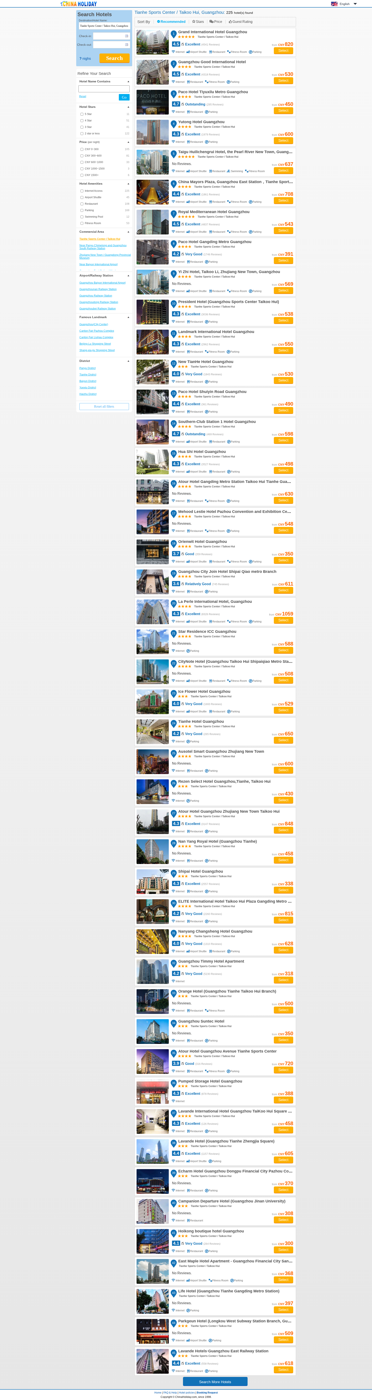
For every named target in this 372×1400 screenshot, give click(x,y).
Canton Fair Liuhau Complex (96, 337)
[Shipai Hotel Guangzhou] (152, 881)
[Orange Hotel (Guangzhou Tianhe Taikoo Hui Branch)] (152, 1001)
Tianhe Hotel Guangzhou (200, 722)
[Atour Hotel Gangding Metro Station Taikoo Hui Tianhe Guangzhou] (152, 491)
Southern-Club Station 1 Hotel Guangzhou (216, 422)
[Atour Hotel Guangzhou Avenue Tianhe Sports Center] (152, 1061)
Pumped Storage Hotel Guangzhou (209, 1082)
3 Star (107, 127)
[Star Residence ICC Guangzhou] (152, 641)
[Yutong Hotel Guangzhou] (152, 132)
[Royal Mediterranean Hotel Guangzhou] (152, 222)
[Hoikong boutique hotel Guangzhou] (152, 1241)
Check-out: (84, 44)
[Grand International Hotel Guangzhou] (152, 42)
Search (114, 58)
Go (124, 97)
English (345, 4)
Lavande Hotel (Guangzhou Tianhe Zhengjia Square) (225, 1142)
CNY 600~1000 (107, 162)
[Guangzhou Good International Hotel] (152, 72)
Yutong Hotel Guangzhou (201, 122)
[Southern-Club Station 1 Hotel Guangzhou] (152, 432)
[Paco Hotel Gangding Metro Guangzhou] (152, 252)
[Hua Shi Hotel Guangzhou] (152, 461)
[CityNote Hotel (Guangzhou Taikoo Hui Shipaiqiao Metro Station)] (152, 671)
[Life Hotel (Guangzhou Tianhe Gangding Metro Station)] (152, 1301)
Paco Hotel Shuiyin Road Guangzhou (211, 392)
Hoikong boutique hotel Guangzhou (210, 1232)
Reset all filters (104, 406)
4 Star (107, 120)
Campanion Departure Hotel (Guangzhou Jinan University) (231, 1202)
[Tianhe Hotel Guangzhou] (152, 731)
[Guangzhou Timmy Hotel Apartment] (152, 971)
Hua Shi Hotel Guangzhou (201, 452)
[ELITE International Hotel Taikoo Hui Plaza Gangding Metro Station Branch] (152, 911)
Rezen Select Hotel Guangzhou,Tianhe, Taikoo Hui (224, 782)
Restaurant (107, 203)
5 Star (107, 114)
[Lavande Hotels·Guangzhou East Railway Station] (152, 1361)
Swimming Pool (107, 216)
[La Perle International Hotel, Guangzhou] (152, 611)
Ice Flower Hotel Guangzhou (203, 692)
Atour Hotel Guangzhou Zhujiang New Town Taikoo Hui (228, 812)
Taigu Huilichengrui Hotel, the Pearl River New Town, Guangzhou (237, 152)
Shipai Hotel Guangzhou (200, 872)
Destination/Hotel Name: (93, 20)
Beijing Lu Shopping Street (95, 343)
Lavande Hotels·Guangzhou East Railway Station (222, 1351)
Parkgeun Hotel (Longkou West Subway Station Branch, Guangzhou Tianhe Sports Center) (261, 1322)
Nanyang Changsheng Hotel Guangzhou (214, 932)
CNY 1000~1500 (107, 168)
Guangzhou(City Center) (93, 324)
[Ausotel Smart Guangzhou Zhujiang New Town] (152, 761)
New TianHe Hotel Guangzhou (205, 362)
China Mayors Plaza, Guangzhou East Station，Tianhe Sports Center (241, 182)
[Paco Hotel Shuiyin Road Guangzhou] (152, 402)
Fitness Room (107, 223)
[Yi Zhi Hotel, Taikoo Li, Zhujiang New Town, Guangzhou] (152, 282)
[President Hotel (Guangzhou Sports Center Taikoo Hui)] (152, 312)
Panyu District (87, 368)
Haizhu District (87, 394)
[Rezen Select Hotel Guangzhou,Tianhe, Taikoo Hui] (152, 791)
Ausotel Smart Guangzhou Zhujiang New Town (220, 752)
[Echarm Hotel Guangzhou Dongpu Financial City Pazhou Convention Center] (152, 1181)
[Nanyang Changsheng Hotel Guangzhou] (152, 941)
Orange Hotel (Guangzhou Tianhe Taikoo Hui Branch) (226, 992)
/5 (196, 44)
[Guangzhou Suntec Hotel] (152, 1031)
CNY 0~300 (107, 149)
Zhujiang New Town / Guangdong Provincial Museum (105, 256)
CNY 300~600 (107, 155)
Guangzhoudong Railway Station (98, 302)
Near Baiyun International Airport (98, 264)
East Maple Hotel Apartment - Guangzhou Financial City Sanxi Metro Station (247, 1262)
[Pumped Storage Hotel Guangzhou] (152, 1091)
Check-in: (85, 36)
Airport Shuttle (107, 197)
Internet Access (107, 190)
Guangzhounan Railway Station (98, 289)
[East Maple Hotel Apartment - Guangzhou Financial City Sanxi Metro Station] (152, 1271)
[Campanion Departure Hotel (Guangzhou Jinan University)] (152, 1211)
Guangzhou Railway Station (95, 295)
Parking (107, 210)
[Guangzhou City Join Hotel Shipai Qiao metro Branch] (152, 581)
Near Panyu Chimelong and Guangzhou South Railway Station (103, 247)
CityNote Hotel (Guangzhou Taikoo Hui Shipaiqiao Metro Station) (237, 662)
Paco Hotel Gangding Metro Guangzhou (214, 242)
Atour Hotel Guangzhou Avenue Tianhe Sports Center (227, 1052)
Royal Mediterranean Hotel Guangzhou (213, 212)
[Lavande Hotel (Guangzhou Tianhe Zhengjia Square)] (152, 1151)
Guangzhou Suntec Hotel (200, 1022)
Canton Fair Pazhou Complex (96, 330)
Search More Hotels (215, 1382)
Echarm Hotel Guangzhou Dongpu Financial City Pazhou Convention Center (247, 1172)
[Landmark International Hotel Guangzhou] (152, 342)
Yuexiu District (87, 387)
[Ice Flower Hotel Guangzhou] (152, 701)
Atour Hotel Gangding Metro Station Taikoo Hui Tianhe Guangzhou (239, 482)
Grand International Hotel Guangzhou (212, 32)
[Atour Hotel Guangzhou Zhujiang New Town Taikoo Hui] (152, 821)
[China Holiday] (78, 6)
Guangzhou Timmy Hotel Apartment (210, 962)
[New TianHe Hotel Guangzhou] (152, 372)
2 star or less (107, 133)
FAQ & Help (170, 1392)
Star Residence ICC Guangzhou (206, 632)
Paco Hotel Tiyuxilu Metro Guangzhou (212, 92)
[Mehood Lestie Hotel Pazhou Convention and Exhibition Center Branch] (152, 521)
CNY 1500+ (107, 175)
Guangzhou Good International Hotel (211, 62)
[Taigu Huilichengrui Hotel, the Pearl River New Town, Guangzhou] (152, 162)
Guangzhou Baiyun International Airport (102, 282)
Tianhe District (87, 374)
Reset (82, 96)
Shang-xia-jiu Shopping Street (97, 350)
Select (283, 51)
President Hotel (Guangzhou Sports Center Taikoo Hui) (228, 302)
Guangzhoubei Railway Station (97, 308)
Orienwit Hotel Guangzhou (202, 542)
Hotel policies (187, 1392)
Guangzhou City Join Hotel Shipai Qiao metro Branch (226, 572)
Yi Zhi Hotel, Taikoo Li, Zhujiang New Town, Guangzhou (228, 272)
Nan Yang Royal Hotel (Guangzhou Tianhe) (217, 842)
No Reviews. (182, 164)
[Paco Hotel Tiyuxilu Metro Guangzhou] (152, 102)
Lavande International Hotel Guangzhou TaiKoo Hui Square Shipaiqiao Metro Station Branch (262, 1112)
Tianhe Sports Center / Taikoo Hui (99, 238)
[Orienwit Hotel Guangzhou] (152, 551)
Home (157, 1392)
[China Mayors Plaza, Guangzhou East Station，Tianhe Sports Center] (152, 192)
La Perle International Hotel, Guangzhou (214, 602)
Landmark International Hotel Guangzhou (215, 332)
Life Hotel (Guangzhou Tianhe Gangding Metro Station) (228, 1292)
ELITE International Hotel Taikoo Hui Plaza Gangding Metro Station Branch (246, 902)
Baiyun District (87, 381)
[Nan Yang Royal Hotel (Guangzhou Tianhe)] (152, 851)
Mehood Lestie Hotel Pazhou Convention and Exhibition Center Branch (243, 512)
